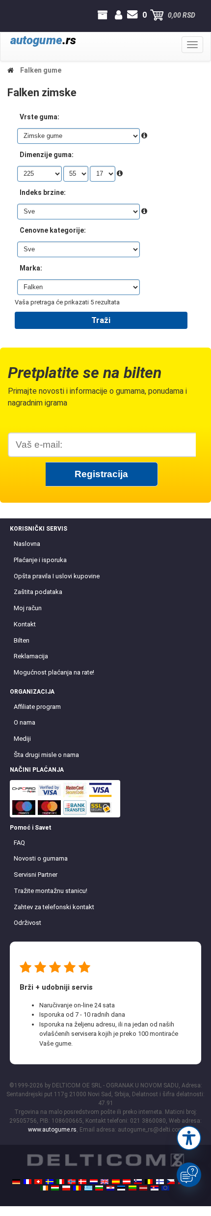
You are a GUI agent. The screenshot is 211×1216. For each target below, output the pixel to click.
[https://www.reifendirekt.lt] (132, 1188)
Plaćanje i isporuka (40, 560)
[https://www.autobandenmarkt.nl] (94, 1181)
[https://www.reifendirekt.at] (127, 1181)
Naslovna (27, 543)
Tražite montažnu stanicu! (50, 890)
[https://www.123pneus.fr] (27, 1181)
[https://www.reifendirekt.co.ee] (121, 1188)
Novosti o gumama (41, 858)
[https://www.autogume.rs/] (154, 1188)
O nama (24, 722)
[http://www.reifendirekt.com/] (165, 1188)
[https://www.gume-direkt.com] (138, 1181)
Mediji (22, 738)
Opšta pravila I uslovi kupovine (57, 576)
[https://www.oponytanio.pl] (66, 1188)
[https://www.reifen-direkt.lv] (143, 1188)
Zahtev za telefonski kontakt (54, 907)
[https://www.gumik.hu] (55, 1188)
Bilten (21, 640)
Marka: (31, 268)
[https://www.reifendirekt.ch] (38, 1181)
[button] (189, 1138)
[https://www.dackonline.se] (49, 1181)
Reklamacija (31, 656)
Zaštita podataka (38, 591)
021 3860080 (17, 15)
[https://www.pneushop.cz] (171, 1181)
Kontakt (25, 624)
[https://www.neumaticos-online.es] (116, 1181)
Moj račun (28, 608)
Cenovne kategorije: (53, 230)
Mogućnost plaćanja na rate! (54, 672)
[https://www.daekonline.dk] (82, 1181)
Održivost (27, 922)
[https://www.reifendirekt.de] (16, 1181)
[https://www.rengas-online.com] (160, 1181)
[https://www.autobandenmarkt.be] (149, 1181)
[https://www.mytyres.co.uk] (104, 1181)
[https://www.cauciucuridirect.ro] (77, 1188)
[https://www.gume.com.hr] (110, 1188)
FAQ (19, 842)
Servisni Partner (35, 874)
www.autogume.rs (52, 1129)
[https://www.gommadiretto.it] (60, 1181)
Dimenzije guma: (47, 155)
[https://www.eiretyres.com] (44, 1188)
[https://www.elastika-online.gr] (88, 1188)
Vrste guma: (39, 117)
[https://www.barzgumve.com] (99, 1188)
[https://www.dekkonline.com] (72, 1181)
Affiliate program (37, 706)
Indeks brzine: (43, 192)
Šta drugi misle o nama (46, 754)
